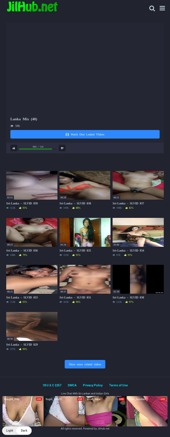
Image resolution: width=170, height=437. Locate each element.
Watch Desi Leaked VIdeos (86, 134)
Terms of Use (118, 385)
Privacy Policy (93, 385)
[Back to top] (156, 424)
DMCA (72, 385)
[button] (17, 430)
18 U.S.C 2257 (51, 385)
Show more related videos (85, 364)
